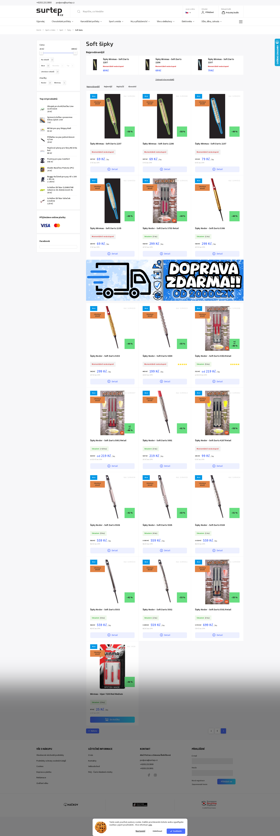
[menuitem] (42, 22)
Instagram (155, 775)
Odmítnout (157, 831)
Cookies (39, 766)
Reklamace (41, 777)
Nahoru (94, 730)
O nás (90, 755)
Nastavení (140, 831)
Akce (45, 65)
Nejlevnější (108, 86)
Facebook (149, 775)
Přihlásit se (226, 781)
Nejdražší (120, 86)
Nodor (46, 82)
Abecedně (132, 86)
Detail (115, 169)
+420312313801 (146, 768)
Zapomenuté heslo (199, 784)
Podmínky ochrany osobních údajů (51, 760)
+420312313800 (146, 764)
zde (150, 824)
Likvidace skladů (49, 71)
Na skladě (47, 59)
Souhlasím (177, 831)
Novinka (57, 65)
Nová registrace (198, 780)
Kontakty (92, 760)
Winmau (59, 82)
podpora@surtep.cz (149, 760)
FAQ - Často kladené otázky (100, 772)
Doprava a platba (43, 772)
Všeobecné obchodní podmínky (50, 755)
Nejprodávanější (93, 86)
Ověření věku (42, 783)
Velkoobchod (94, 766)
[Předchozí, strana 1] (217, 731)
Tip (70, 65)
